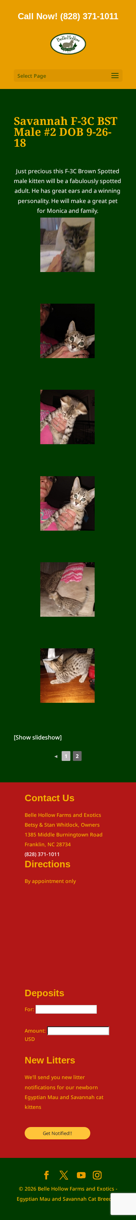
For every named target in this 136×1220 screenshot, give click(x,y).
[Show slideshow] (38, 737)
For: (30, 1009)
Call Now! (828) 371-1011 (68, 16)
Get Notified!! (57, 1133)
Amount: (36, 1030)
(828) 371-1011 (42, 854)
